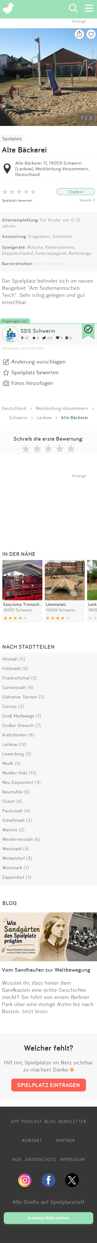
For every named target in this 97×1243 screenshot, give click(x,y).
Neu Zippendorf (17, 782)
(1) (38, 716)
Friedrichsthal (16, 678)
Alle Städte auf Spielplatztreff (48, 1201)
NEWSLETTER (72, 1121)
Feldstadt (11, 668)
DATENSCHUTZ (40, 1159)
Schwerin (18, 417)
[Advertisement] (51, 507)
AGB (16, 1159)
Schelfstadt (13, 820)
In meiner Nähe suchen (48, 1218)
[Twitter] (72, 1185)
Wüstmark (12, 867)
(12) (23, 744)
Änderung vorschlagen (38, 361)
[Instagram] (25, 1185)
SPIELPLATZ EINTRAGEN (48, 1085)
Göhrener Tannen (19, 697)
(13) (32, 773)
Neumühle (12, 792)
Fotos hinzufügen (32, 382)
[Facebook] (48, 1185)
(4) (30, 687)
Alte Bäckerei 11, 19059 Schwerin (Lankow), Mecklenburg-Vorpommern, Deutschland (52, 168)
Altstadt (10, 659)
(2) (21, 706)
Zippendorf (13, 877)
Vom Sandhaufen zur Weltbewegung (46, 969)
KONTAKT (32, 1140)
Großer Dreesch (18, 725)
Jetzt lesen (35, 1011)
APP (15, 1121)
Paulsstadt (12, 810)
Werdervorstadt (17, 839)
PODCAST (31, 1121)
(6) (31, 735)
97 (27, 338)
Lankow (44, 417)
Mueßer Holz (14, 773)
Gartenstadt (14, 687)
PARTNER (65, 1140)
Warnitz (9, 829)
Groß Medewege (18, 716)
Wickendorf (13, 858)
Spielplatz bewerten (17, 200)
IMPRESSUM (72, 1159)
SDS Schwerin (37, 330)
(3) (25, 668)
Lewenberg (13, 754)
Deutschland (14, 408)
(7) (38, 725)
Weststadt (12, 848)
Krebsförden (14, 735)
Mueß (7, 763)
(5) (22, 659)
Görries (9, 706)
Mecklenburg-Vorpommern (62, 408)
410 (50, 338)
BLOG (50, 1121)
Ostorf (8, 801)
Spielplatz (12, 138)
